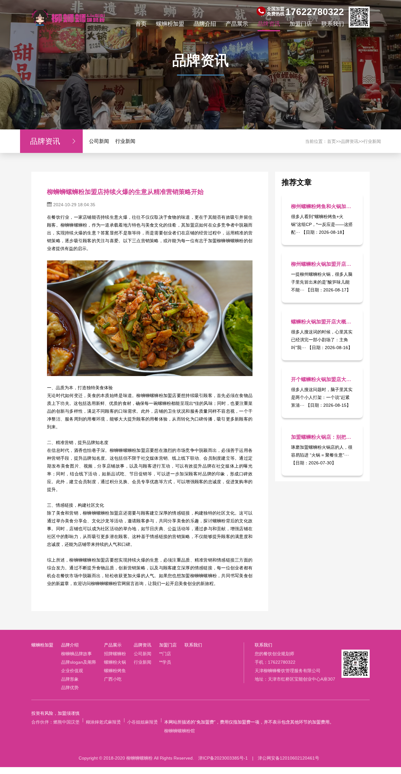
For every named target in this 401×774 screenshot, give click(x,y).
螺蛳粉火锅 (115, 662)
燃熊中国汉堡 (66, 721)
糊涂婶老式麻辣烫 (103, 721)
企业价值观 (72, 670)
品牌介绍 (205, 24)
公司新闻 (99, 141)
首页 (141, 24)
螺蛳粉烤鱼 (115, 670)
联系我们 (332, 24)
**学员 (165, 662)
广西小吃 (113, 679)
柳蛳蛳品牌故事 (76, 653)
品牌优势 (70, 687)
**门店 (165, 653)
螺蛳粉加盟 (170, 24)
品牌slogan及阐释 (78, 662)
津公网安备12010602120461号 (288, 758)
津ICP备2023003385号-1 (223, 758)
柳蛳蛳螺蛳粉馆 (179, 730)
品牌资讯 (269, 24)
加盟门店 (300, 24)
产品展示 (237, 24)
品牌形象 (70, 679)
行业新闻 (125, 141)
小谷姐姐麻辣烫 (142, 721)
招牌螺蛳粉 (115, 653)
